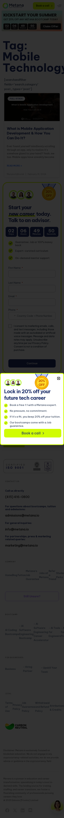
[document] (32, 409)
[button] (58, 378)
